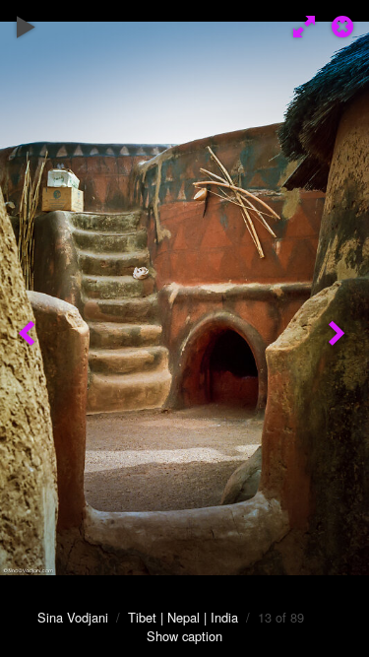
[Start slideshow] (26, 24)
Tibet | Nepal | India (183, 617)
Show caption (184, 635)
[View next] (339, 328)
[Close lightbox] (344, 24)
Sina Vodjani (72, 617)
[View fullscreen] (300, 24)
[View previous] (29, 328)
